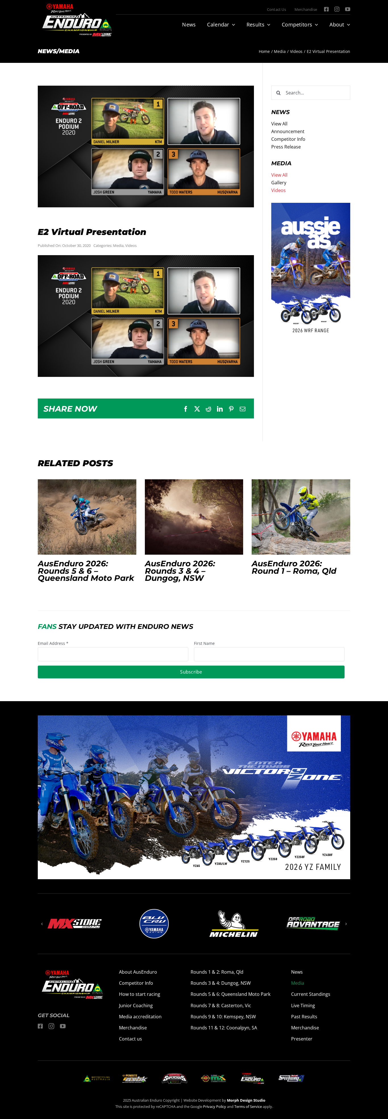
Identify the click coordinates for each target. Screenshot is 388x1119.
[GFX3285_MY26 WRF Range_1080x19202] (310, 206)
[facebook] (326, 9)
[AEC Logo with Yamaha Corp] (252, 1074)
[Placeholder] (213, 1075)
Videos (131, 245)
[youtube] (347, 9)
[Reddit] (208, 409)
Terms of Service (248, 1106)
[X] (197, 409)
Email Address (53, 643)
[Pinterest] (231, 409)
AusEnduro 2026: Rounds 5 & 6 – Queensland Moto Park (86, 517)
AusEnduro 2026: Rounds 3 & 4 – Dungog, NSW (194, 517)
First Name (204, 643)
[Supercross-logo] (174, 1075)
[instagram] (336, 9)
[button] (42, 924)
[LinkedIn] (220, 409)
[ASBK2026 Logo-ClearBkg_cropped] (135, 1076)
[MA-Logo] (96, 1077)
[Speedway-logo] (291, 1077)
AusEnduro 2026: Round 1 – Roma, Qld (301, 517)
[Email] (242, 409)
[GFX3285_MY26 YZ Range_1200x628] (194, 719)
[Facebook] (185, 409)
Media (118, 245)
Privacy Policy (214, 1106)
